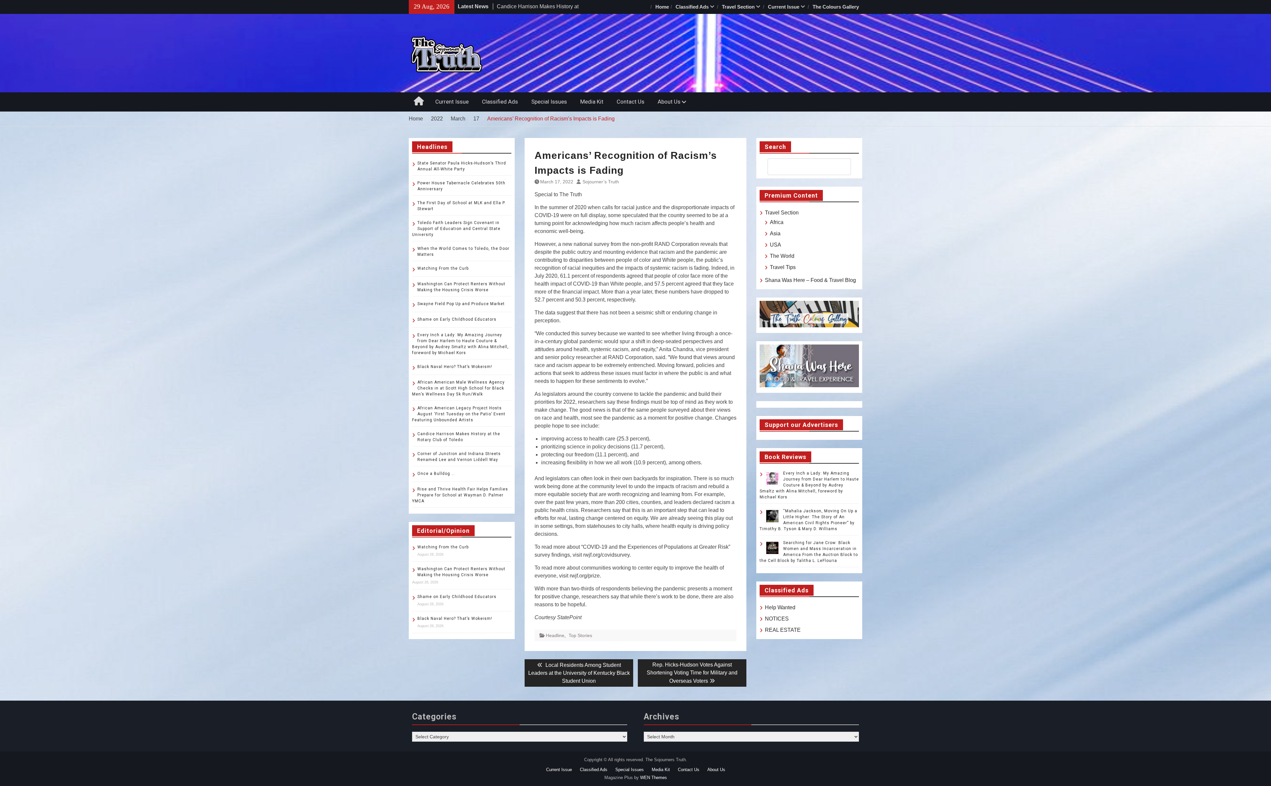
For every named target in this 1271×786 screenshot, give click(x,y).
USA (775, 245)
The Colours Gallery (836, 7)
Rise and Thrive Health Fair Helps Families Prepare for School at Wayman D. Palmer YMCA (460, 495)
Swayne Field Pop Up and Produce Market (461, 303)
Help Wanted (780, 607)
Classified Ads (692, 7)
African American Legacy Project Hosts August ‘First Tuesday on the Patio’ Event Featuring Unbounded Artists (458, 414)
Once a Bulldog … (436, 473)
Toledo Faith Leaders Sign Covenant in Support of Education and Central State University (456, 228)
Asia (775, 233)
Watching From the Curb (443, 268)
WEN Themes (653, 777)
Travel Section (738, 7)
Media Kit (591, 101)
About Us (669, 101)
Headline (555, 635)
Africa (776, 222)
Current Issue (783, 7)
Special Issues (549, 101)
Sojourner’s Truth (601, 181)
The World (782, 256)
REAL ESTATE (783, 630)
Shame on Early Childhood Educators (456, 319)
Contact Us (630, 101)
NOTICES (777, 619)
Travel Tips (783, 267)
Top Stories (580, 635)
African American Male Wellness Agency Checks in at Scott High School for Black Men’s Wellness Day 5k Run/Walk (458, 388)
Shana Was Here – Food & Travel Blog (810, 280)
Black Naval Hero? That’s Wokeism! (454, 366)
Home (662, 7)
